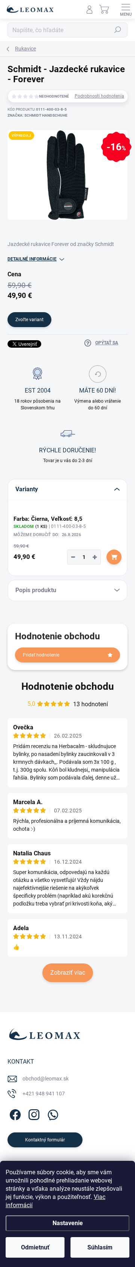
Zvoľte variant (29, 319)
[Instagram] (32, 1113)
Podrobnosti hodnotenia (99, 96)
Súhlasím (99, 1247)
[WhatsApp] (51, 1113)
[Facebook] (14, 1113)
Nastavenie (67, 1223)
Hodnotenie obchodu (67, 686)
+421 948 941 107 (43, 1094)
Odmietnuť (35, 1247)
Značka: (38, 115)
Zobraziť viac (67, 972)
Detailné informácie (32, 259)
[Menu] (125, 9)
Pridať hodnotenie (41, 655)
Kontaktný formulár (45, 1140)
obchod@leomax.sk (45, 1079)
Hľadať (118, 30)
